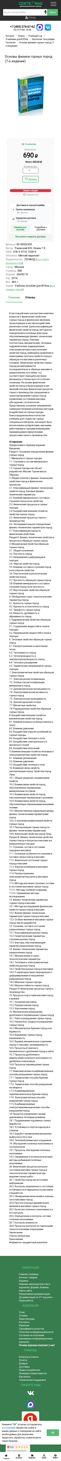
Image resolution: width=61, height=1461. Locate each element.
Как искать (25, 1376)
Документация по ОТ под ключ (36, 1297)
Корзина (23, 1280)
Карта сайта (25, 1290)
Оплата (23, 1360)
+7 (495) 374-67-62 (22, 26)
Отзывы (30, 297)
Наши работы (26, 1300)
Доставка (24, 1366)
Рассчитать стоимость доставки (30, 237)
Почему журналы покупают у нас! (37, 1345)
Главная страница (28, 1274)
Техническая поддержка (32, 1380)
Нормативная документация (34, 1294)
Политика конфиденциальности (36, 1332)
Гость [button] (32, 17)
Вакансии (24, 1325)
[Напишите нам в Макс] (39, 27)
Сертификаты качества (31, 1328)
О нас (22, 1312)
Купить (32, 179)
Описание (14, 297)
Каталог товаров (28, 1277)
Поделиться (31, 194)
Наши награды (27, 1319)
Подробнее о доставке (41, 228)
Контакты (24, 1322)
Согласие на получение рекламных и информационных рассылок (36, 1338)
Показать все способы (20, 228)
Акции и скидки (30, 190)
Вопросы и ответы (29, 1357)
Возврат (23, 1363)
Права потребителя (29, 1370)
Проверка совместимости (33, 1373)
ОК (52, 1432)
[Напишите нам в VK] (48, 27)
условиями (10, 1427)
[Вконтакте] (30, 1393)
